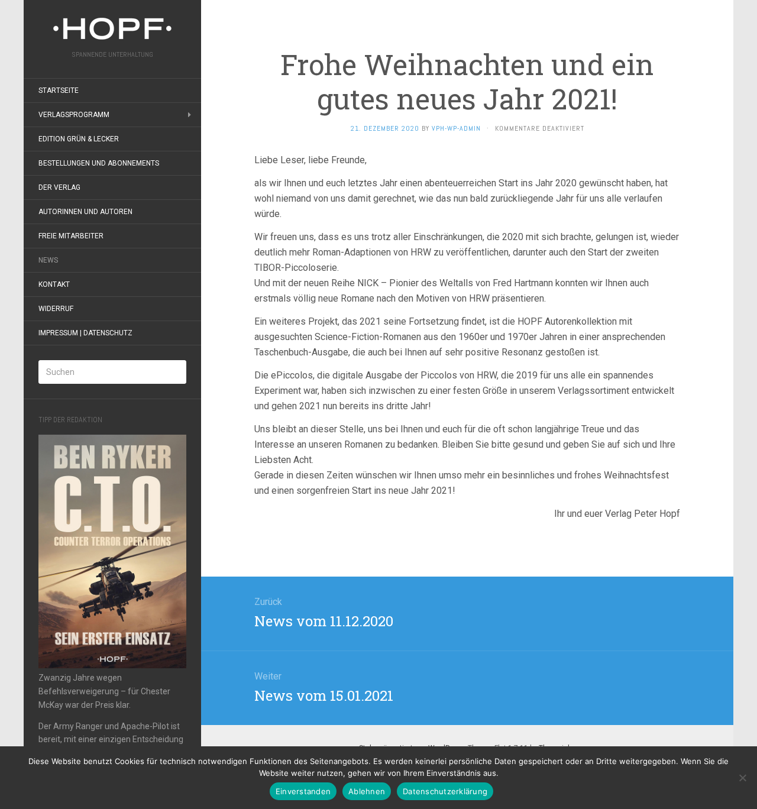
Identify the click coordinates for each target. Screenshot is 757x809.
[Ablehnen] (742, 778)
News (48, 260)
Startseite (58, 90)
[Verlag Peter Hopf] (112, 29)
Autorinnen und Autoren (85, 212)
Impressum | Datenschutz (85, 333)
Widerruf (55, 309)
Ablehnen (366, 791)
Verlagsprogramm (73, 115)
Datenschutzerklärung (445, 791)
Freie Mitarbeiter (70, 236)
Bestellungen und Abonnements (98, 163)
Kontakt (54, 284)
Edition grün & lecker (78, 139)
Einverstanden (303, 791)
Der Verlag (59, 187)
